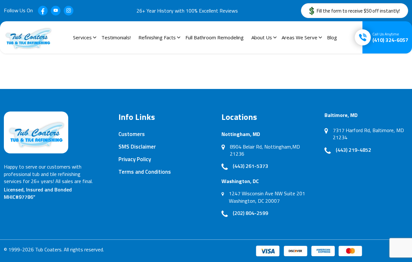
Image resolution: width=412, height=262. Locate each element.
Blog (332, 37)
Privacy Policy (134, 159)
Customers (131, 134)
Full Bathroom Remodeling (214, 37)
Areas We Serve (299, 37)
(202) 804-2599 (250, 213)
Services (82, 37)
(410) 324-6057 (390, 37)
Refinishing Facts (157, 37)
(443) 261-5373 (250, 166)
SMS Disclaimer (137, 146)
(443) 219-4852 (353, 149)
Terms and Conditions (144, 172)
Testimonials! (116, 37)
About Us (261, 37)
